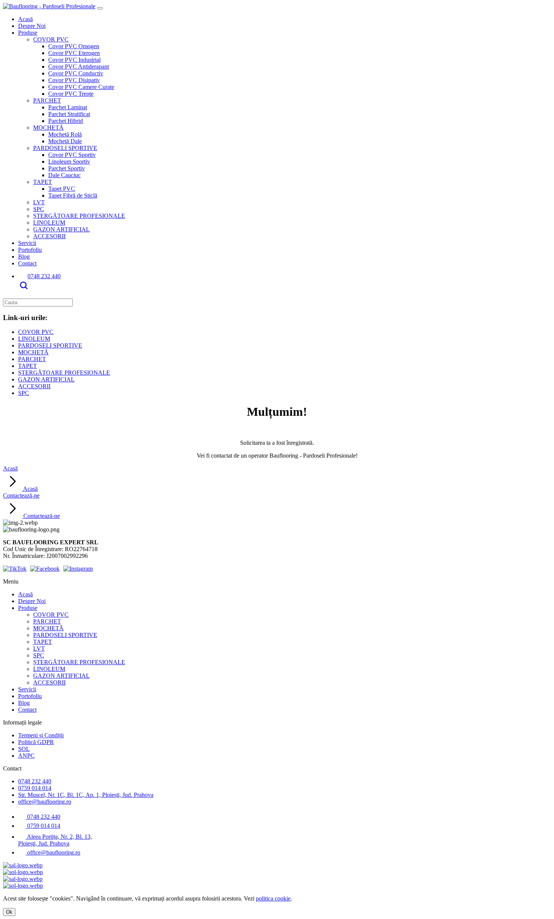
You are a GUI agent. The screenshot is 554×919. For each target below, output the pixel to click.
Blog (24, 256)
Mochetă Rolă (65, 134)
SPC (38, 209)
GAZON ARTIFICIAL (61, 229)
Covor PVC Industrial (74, 60)
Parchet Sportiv (66, 168)
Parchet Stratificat (69, 114)
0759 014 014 (34, 788)
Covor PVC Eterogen (74, 53)
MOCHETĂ (48, 127)
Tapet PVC (61, 188)
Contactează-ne (31, 505)
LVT (39, 202)
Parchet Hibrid (65, 121)
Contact (27, 263)
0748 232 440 (44, 276)
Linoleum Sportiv (69, 161)
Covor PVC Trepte (70, 93)
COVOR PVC (51, 39)
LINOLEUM (49, 222)
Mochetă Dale (65, 141)
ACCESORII (49, 236)
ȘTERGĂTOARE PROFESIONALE (79, 216)
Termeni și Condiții (41, 735)
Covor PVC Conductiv (75, 73)
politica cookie (273, 898)
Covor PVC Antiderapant (78, 66)
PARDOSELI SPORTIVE (65, 148)
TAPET (42, 182)
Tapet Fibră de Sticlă (72, 195)
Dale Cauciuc (64, 175)
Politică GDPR (36, 742)
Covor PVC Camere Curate (81, 87)
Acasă (25, 19)
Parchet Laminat (67, 107)
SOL (24, 749)
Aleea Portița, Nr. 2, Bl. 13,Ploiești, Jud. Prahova (55, 840)
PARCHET (47, 100)
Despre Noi (32, 26)
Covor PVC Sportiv (72, 155)
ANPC (26, 755)
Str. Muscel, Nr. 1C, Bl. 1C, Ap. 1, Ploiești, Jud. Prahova (85, 795)
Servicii (27, 243)
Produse (27, 32)
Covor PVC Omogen (73, 46)
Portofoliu (30, 250)
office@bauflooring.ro (44, 801)
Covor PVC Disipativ (74, 80)
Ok (9, 912)
